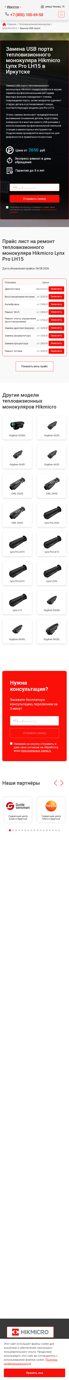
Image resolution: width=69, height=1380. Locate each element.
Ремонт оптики (13, 351)
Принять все (34, 1372)
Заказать (56, 289)
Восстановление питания (19, 296)
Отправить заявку (34, 198)
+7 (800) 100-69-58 (26, 15)
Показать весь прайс (34, 366)
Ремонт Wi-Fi (12, 312)
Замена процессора (16, 343)
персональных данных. (36, 750)
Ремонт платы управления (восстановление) (20, 320)
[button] (55, 783)
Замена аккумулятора (18, 335)
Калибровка (12, 304)
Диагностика (12, 288)
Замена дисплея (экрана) (19, 328)
